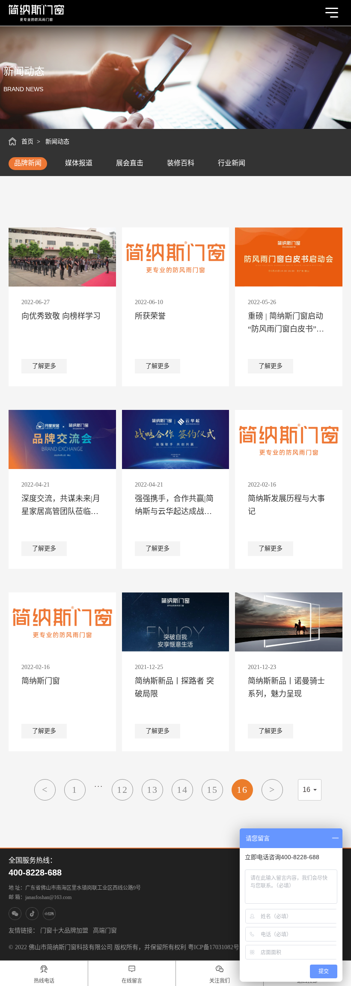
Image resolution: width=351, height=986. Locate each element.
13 (152, 789)
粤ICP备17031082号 (213, 947)
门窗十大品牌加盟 (64, 930)
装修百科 (180, 163)
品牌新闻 (28, 163)
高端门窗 (105, 930)
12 (122, 789)
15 (212, 789)
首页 (27, 141)
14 (182, 789)
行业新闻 (231, 163)
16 (242, 789)
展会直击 (129, 163)
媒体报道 (78, 163)
